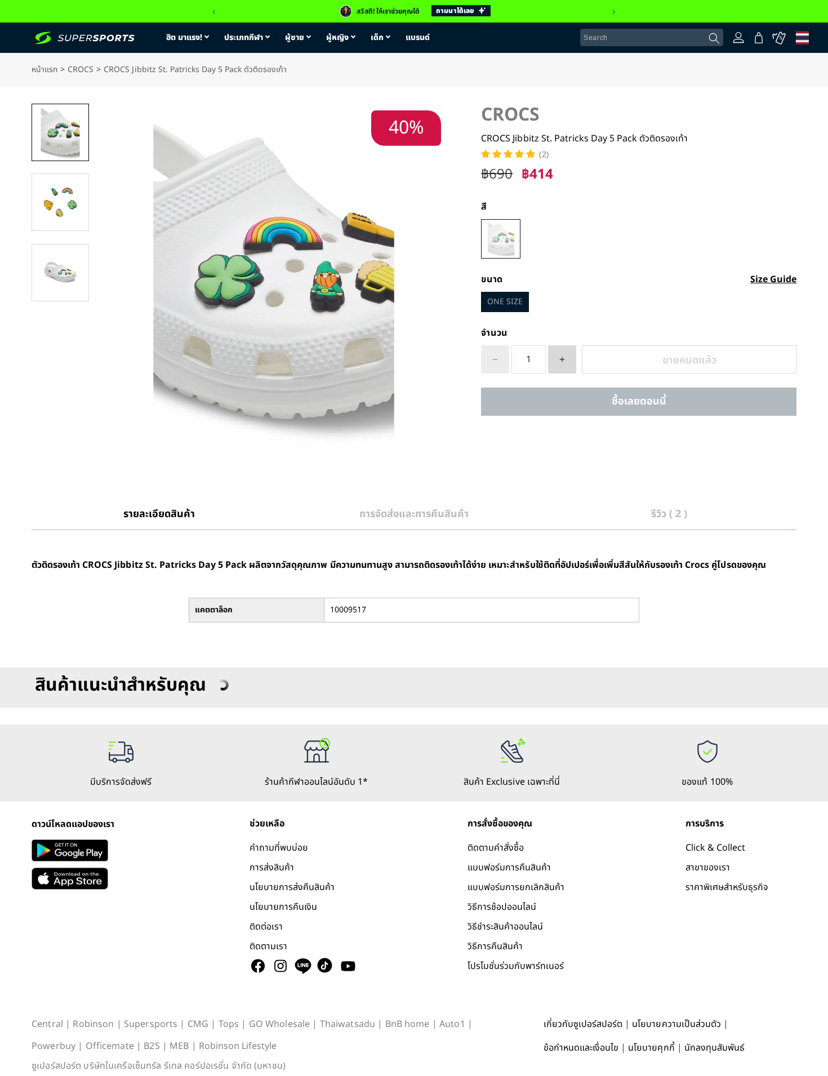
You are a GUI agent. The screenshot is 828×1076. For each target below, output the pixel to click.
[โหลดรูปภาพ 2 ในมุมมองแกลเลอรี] (60, 202)
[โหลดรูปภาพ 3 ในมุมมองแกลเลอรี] (60, 272)
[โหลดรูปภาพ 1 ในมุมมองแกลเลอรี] (60, 132)
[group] (414, 11)
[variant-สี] (500, 239)
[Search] (714, 38)
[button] (214, 12)
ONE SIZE (505, 302)
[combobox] (651, 38)
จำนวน (494, 333)
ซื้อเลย (639, 401)
